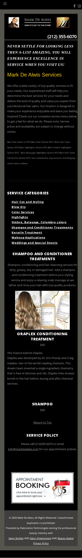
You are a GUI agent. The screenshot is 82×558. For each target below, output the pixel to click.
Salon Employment (40, 538)
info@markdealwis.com (23, 449)
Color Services (23, 212)
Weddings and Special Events (34, 243)
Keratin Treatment (27, 232)
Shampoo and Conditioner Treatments (42, 227)
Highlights (20, 217)
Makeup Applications (28, 237)
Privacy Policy (41, 543)
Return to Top (42, 422)
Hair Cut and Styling (28, 202)
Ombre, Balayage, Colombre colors (39, 222)
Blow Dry (19, 207)
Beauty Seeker (66, 538)
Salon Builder (16, 538)
